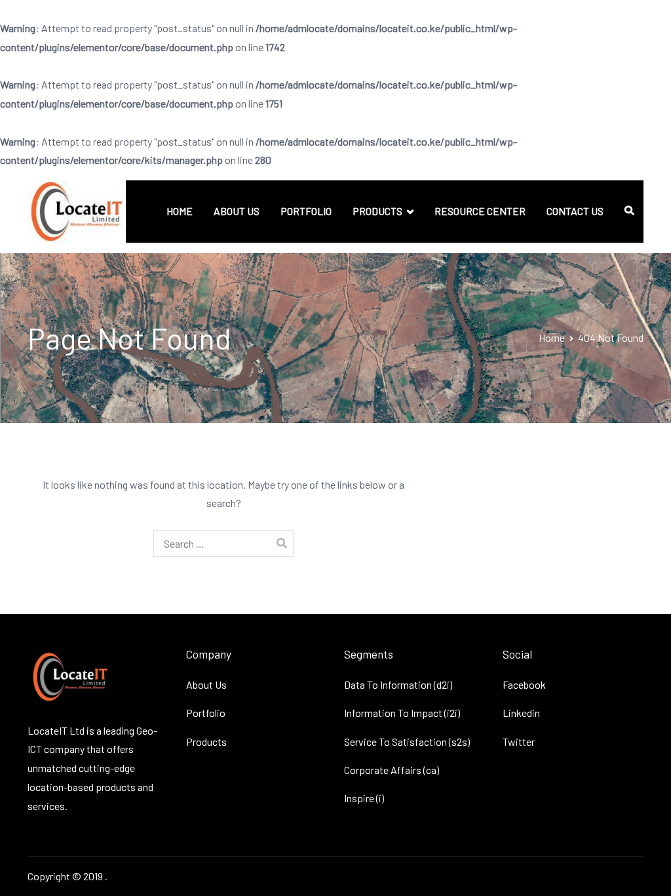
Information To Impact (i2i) (402, 712)
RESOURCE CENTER (480, 211)
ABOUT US (236, 211)
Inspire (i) (364, 798)
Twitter (519, 741)
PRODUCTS (377, 211)
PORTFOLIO (306, 211)
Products (206, 741)
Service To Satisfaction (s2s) (407, 741)
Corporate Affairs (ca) (391, 770)
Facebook (524, 684)
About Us (206, 684)
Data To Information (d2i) (398, 684)
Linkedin (521, 712)
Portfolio (205, 712)
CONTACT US (575, 211)
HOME (179, 211)
